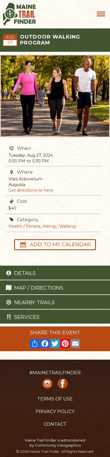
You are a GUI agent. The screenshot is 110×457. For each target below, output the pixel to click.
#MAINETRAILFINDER (55, 372)
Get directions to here (30, 190)
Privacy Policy (55, 411)
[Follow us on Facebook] (63, 385)
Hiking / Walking (59, 226)
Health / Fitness (24, 226)
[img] (11, 148)
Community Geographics (58, 445)
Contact (55, 424)
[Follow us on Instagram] (47, 385)
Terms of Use (55, 398)
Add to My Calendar (60, 244)
